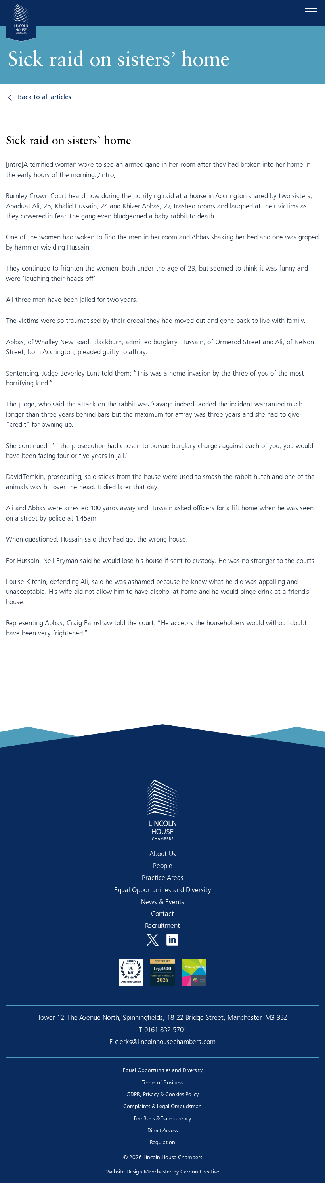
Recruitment (162, 925)
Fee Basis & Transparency (162, 1118)
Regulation (162, 1142)
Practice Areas (163, 877)
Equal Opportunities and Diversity (162, 889)
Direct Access (162, 1130)
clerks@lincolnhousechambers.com (165, 1041)
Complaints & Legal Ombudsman (162, 1106)
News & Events (162, 901)
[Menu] (311, 12)
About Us (162, 853)
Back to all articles (44, 97)
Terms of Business (162, 1082)
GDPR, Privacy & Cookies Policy (162, 1094)
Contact (162, 913)
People (162, 865)
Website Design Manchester (139, 1171)
